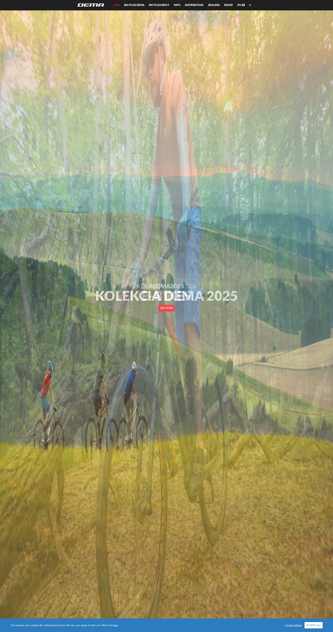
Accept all (313, 625)
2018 (116, 5)
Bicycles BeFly (159, 5)
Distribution (194, 5)
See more (166, 308)
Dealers (214, 5)
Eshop (228, 5)
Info (177, 5)
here (115, 625)
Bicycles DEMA (134, 5)
